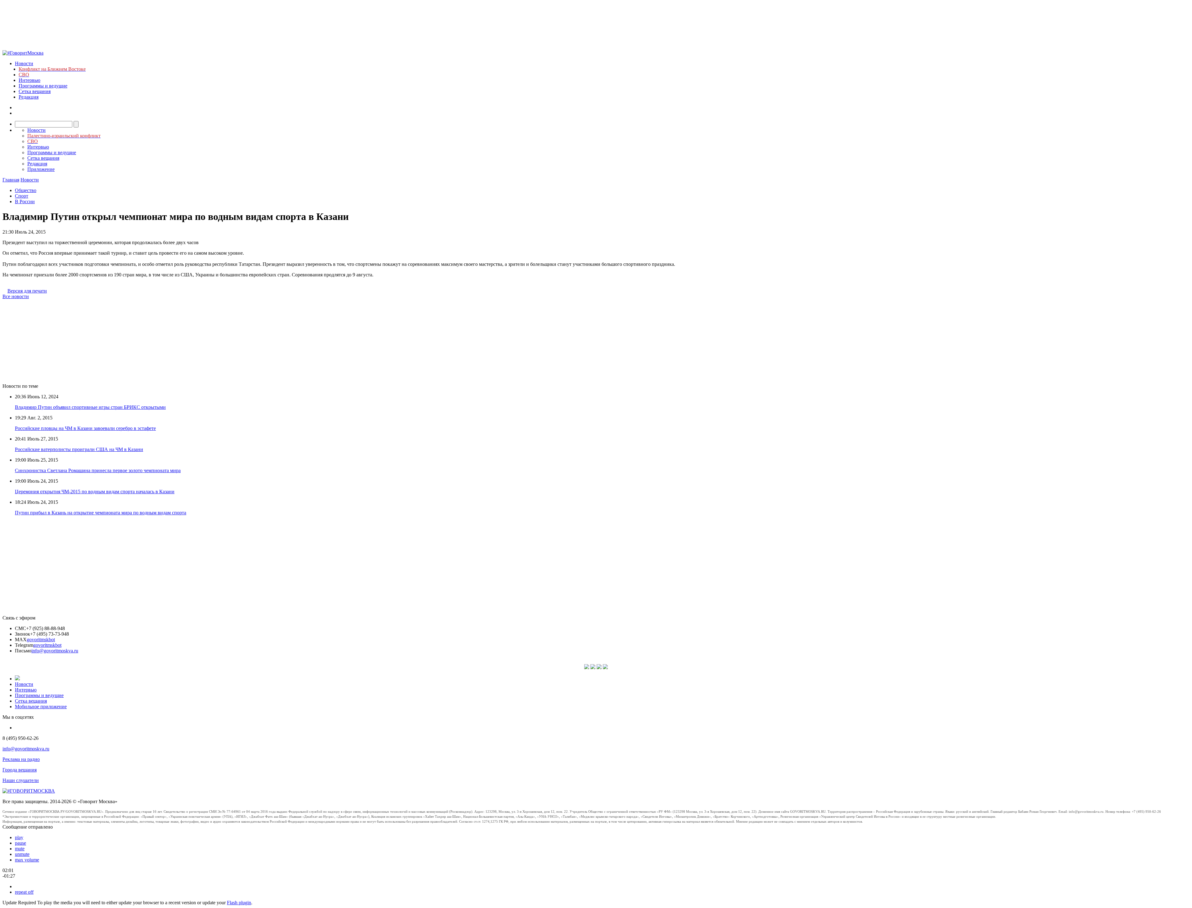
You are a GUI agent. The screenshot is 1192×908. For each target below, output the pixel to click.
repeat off (24, 892)
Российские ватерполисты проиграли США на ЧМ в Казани (79, 449)
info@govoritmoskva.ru (54, 650)
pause (20, 843)
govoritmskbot (41, 639)
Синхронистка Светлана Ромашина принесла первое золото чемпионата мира (98, 470)
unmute (22, 854)
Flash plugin (239, 902)
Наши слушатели (20, 780)
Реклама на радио (21, 759)
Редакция (28, 97)
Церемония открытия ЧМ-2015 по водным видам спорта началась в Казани (94, 491)
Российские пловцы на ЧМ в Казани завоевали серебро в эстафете (85, 428)
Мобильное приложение (41, 706)
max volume (27, 859)
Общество (25, 190)
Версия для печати (27, 290)
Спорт (21, 196)
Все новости (15, 296)
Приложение (41, 169)
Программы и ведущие (43, 85)
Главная (10, 179)
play (19, 837)
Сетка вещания (35, 91)
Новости (24, 63)
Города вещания (19, 769)
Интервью (29, 80)
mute (20, 848)
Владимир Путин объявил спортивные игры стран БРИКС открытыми (90, 407)
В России (25, 201)
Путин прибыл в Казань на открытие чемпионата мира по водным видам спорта (100, 512)
